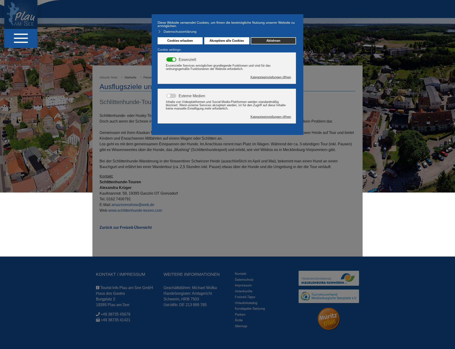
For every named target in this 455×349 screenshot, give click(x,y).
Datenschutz (244, 279)
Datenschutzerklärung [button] (180, 31)
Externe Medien (192, 96)
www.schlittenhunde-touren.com (135, 210)
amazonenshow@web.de (132, 205)
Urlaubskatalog (246, 303)
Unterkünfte (243, 291)
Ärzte (239, 320)
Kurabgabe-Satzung (250, 308)
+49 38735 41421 (115, 320)
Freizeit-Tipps (245, 297)
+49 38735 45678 (115, 314)
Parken (240, 314)
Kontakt (240, 274)
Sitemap (241, 326)
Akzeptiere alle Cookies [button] (226, 40)
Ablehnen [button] (273, 40)
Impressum (243, 285)
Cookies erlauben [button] (180, 40)
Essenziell (187, 59)
